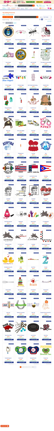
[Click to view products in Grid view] (42, 19)
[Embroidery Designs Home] (7, 5)
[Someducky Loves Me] (8, 259)
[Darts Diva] (46, 327)
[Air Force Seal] (8, 32)
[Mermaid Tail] (46, 282)
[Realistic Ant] (33, 32)
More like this (11, 45)
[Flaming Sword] (20, 145)
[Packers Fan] (46, 350)
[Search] (33, 5)
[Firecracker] (20, 100)
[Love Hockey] (33, 327)
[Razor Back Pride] (8, 327)
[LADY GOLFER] (33, 54)
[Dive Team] (33, 122)
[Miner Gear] (8, 122)
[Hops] (20, 259)
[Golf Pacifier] (20, 350)
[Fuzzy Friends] (8, 54)
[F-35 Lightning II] (46, 213)
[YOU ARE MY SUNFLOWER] (46, 54)
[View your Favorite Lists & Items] (48, 8)
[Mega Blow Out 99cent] (27, 1)
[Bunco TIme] (46, 191)
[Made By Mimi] (46, 77)
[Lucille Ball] (8, 191)
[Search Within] (37, 17)
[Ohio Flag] (46, 168)
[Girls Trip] (33, 304)
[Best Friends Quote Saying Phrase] (33, 77)
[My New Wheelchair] (46, 32)
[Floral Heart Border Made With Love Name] (20, 32)
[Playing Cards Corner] (46, 236)
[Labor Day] (8, 304)
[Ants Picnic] (33, 259)
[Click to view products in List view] (40, 19)
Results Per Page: (5, 19)
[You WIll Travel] (33, 100)
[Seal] (46, 145)
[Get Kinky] (46, 122)
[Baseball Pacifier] (33, 350)
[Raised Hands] (33, 213)
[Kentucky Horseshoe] (20, 304)
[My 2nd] (46, 259)
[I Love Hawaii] (20, 168)
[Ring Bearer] (20, 213)
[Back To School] (20, 282)
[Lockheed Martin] (8, 236)
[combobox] (25, 5)
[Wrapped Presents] (8, 100)
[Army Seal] (20, 54)
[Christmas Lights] (20, 77)
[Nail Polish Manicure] (8, 213)
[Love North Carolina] (33, 168)
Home (3, 14)
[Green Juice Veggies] (20, 122)
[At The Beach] (33, 282)
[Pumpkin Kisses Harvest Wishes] (46, 304)
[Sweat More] (8, 168)
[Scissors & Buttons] (20, 327)
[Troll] (46, 100)
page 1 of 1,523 (47, 19)
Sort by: (41, 17)
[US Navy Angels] (8, 77)
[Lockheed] (33, 236)
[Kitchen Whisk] (8, 282)
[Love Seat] (33, 145)
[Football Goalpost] (8, 350)
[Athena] (8, 145)
